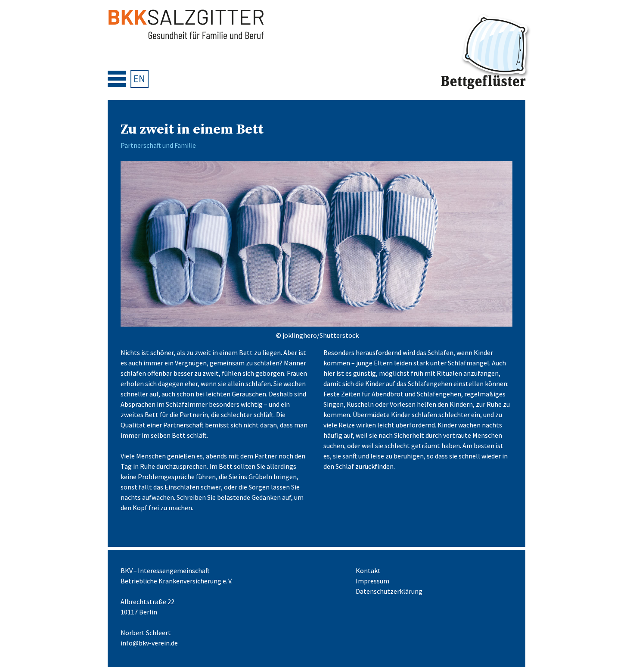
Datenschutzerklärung (389, 591)
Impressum (372, 581)
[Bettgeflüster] (486, 52)
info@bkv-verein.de (149, 643)
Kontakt (368, 570)
